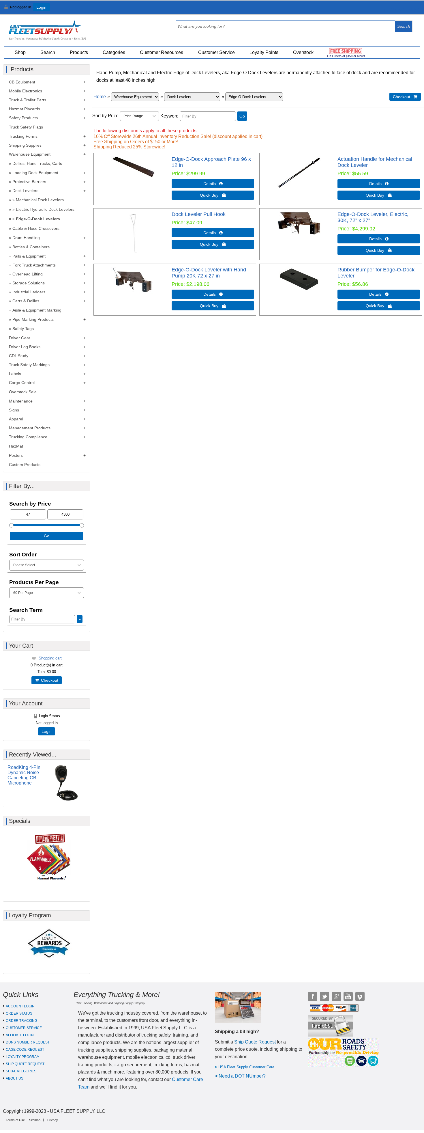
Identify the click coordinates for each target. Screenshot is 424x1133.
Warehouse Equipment (29, 154)
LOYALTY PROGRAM (23, 1057)
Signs (14, 410)
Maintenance (21, 401)
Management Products (29, 428)
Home (99, 96)
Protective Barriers (29, 181)
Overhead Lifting (27, 274)
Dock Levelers (25, 190)
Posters (16, 455)
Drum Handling (26, 237)
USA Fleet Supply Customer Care (246, 1067)
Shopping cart (50, 658)
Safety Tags (23, 328)
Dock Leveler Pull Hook (199, 214)
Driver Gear (19, 338)
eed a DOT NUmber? (244, 1076)
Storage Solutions (28, 283)
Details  (213, 184)
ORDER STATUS (19, 1013)
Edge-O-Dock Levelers (38, 219)
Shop (20, 52)
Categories (114, 52)
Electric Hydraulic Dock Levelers (45, 209)
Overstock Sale (23, 392)
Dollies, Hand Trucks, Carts (37, 163)
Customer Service (216, 52)
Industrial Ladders (28, 292)
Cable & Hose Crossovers (35, 228)
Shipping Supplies (25, 145)
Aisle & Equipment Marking (36, 310)
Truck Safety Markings (29, 364)
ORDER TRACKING (21, 1021)
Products (79, 52)
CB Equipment (22, 82)
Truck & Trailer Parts (27, 100)
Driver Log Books (24, 346)
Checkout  (405, 97)
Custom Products (24, 464)
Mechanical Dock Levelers (40, 199)
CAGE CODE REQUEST (25, 1050)
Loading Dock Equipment (35, 172)
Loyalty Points (263, 52)
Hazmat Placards (24, 109)
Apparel (16, 419)
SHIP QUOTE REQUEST (25, 1064)
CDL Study (18, 355)
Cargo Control (22, 382)
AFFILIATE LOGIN (20, 1035)
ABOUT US (14, 1078)
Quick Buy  (213, 195)
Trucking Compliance (28, 437)
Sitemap (34, 1120)
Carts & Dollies (25, 301)
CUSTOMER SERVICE (24, 1028)
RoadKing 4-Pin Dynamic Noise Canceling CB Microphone (23, 775)
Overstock (303, 52)
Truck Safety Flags (26, 127)
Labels (15, 373)
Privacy (52, 1120)
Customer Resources (161, 52)
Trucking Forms (23, 136)
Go (242, 116)
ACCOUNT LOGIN (20, 1006)
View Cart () (404, 9)
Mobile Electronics (25, 91)
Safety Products (23, 117)
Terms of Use (15, 1120)
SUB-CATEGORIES (21, 1071)
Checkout (48, 680)
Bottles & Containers (31, 247)
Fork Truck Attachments (34, 265)
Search (47, 52)
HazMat (16, 446)
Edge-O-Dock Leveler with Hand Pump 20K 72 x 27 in (209, 273)
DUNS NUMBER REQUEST (28, 1042)
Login (41, 7)
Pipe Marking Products (33, 319)
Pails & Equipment (29, 256)
